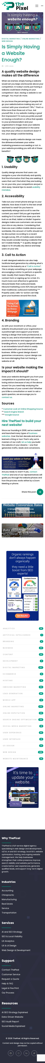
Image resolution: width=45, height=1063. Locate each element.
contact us (7, 397)
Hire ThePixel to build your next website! (21, 423)
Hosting (22, 680)
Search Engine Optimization (22, 719)
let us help (26, 442)
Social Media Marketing (22, 726)
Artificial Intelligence (22, 635)
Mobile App (22, 700)
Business (22, 648)
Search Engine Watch (14, 412)
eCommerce (22, 674)
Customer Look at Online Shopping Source (23, 409)
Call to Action (33, 266)
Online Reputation (22, 713)
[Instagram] (18, 1053)
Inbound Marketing (22, 687)
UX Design (22, 745)
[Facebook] (11, 1053)
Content (22, 654)
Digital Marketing (11, 39)
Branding (22, 641)
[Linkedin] (26, 1053)
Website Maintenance (22, 759)
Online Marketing (30, 39)
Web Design (7, 41)
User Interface (22, 739)
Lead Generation (22, 693)
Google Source (12, 414)
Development (22, 661)
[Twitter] (34, 1053)
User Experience (22, 732)
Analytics (22, 628)
